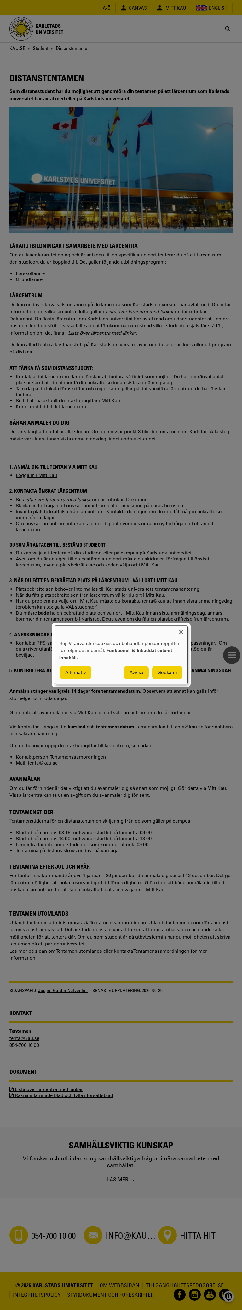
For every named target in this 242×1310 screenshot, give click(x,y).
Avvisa (136, 672)
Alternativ (75, 672)
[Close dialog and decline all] (181, 630)
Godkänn (167, 672)
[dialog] (121, 655)
